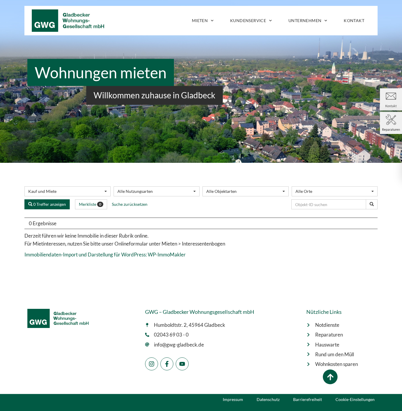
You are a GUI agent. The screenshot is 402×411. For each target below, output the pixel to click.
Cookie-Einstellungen (355, 399)
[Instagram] (151, 363)
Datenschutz (268, 399)
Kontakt (354, 20)
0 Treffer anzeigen (49, 204)
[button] (330, 376)
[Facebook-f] (166, 363)
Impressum (233, 399)
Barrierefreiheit (307, 399)
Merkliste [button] (90, 204)
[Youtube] (182, 363)
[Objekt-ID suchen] (372, 204)
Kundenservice (248, 20)
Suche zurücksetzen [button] (129, 204)
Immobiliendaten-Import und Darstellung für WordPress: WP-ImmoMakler (105, 254)
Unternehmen (304, 20)
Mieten (200, 20)
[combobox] (67, 191)
